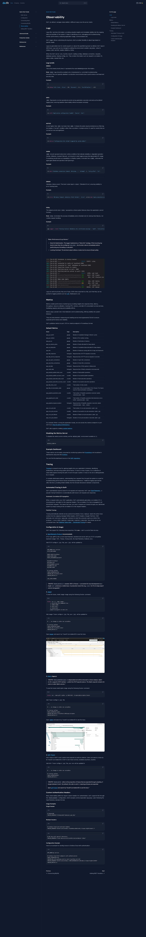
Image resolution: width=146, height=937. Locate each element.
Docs (12, 3)
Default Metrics (114, 22)
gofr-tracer (54, 788)
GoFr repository (75, 458)
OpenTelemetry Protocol (55, 534)
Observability (24, 26)
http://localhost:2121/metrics (61, 425)
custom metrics (67, 428)
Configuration (24, 17)
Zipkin (49, 676)
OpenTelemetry (95, 490)
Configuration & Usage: (117, 36)
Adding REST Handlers (26, 28)
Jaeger (49, 592)
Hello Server (24, 15)
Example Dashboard (116, 28)
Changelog (16, 3)
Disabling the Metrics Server (118, 25)
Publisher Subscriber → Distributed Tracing (72, 522)
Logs (110, 15)
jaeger (52, 634)
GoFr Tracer (51, 755)
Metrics (111, 20)
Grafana (64, 454)
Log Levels (113, 17)
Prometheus (88, 452)
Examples (22, 3)
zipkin (51, 720)
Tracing (48, 468)
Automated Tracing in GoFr (117, 33)
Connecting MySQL (25, 23)
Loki (68, 294)
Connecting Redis (25, 20)
